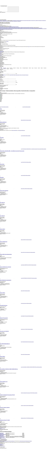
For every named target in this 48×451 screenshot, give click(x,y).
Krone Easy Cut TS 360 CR (4, 331)
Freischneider (24, 20)
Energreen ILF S (2, 436)
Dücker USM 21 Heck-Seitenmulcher (6, 254)
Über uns (1, 438)
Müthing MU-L (2, 435)
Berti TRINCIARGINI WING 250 (5, 343)
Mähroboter (21, 20)
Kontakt (5, 438)
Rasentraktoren (14, 20)
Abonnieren (1, 129)
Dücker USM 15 (2, 292)
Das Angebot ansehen (3, 427)
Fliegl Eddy (2, 137)
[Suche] (13, 9)
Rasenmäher (18, 20)
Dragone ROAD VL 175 (3, 381)
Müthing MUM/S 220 (3, 122)
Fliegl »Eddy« (2, 164)
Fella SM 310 (1, 433)
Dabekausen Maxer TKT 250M (5, 420)
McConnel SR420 (2, 437)
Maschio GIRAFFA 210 (3, 241)
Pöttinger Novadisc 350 (3, 434)
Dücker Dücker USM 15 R (4, 190)
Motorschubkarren (28, 20)
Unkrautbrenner (44, 20)
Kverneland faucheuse (3, 305)
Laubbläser (36, 20)
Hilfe (3, 438)
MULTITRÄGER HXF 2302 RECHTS (5, 280)
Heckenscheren (33, 20)
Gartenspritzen (40, 20)
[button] (24, 16)
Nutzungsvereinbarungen (21, 130)
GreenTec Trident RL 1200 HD (5, 407)
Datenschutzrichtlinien (14, 130)
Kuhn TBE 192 (2, 202)
